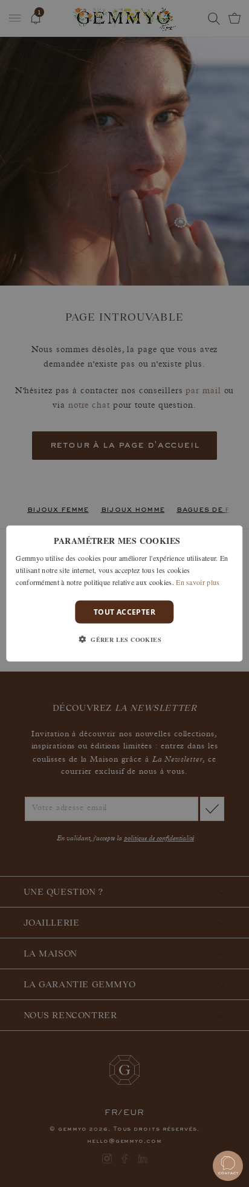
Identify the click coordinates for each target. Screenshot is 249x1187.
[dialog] (124, 594)
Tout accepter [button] (124, 611)
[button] (124, 639)
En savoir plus (197, 581)
